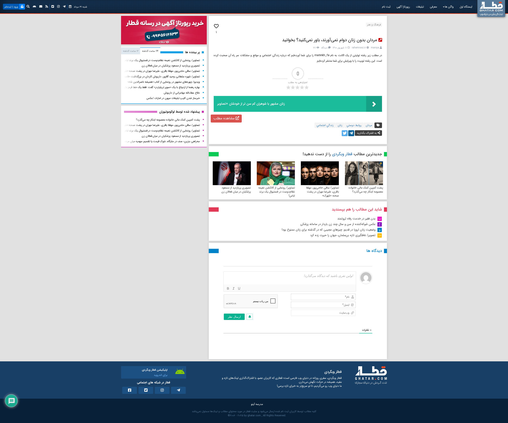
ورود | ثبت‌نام (11, 7)
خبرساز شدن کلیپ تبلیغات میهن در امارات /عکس (173, 98)
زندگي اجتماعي (325, 125)
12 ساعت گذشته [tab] (131, 51)
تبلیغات (420, 7)
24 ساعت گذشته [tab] (150, 51)
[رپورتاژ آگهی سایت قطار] (164, 31)
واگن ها (449, 7)
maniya (375, 48)
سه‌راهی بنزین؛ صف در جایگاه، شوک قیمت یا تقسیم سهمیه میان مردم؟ (161, 141)
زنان (340, 125)
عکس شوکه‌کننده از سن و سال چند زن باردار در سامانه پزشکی (337, 224)
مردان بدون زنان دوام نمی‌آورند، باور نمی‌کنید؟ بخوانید (329, 40)
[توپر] (228, 288)
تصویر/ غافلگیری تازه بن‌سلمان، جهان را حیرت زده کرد (342, 235)
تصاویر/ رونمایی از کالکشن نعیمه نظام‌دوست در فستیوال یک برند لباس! (276, 192)
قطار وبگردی (342, 154)
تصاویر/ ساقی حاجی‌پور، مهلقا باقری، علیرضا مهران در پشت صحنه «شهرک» (322, 192)
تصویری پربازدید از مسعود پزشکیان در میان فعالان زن (236, 190)
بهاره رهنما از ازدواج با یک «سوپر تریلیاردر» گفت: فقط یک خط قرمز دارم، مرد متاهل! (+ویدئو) (149, 87)
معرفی (433, 7)
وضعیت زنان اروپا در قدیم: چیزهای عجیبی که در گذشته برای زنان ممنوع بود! (328, 229)
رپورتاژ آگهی (403, 7)
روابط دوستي (354, 125)
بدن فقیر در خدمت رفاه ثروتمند (356, 218)
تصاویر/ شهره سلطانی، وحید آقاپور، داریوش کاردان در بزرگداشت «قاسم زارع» (158, 77)
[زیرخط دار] (239, 288)
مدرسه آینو (257, 404)
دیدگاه (324, 48)
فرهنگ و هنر (374, 25)
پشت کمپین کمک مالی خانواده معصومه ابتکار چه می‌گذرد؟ (366, 190)
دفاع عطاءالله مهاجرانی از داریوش (182, 93)
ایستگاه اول (466, 7)
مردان (369, 125)
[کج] (233, 288)
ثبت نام (386, 7)
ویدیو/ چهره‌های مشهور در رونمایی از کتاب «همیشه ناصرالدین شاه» (163, 82)
